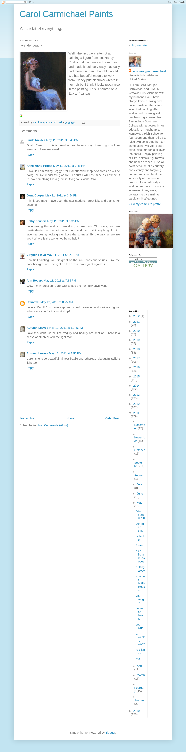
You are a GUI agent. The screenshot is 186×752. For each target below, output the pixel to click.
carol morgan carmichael (149, 71)
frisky (139, 545)
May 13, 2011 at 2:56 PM (65, 353)
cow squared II (140, 514)
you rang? (140, 599)
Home (70, 418)
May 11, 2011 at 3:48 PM (69, 165)
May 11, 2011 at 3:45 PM (62, 140)
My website (139, 45)
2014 (136, 385)
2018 (136, 349)
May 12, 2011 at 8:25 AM (56, 302)
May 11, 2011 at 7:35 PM (60, 280)
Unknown (33, 302)
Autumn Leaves (37, 327)
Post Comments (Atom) (52, 425)
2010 (136, 710)
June (140, 493)
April (139, 666)
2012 (136, 403)
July (139, 484)
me (138, 658)
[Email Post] (83, 122)
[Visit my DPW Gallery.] (143, 267)
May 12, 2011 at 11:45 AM (66, 327)
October (139, 450)
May (139, 502)
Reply (30, 154)
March (141, 675)
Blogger (110, 732)
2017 (136, 358)
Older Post (112, 418)
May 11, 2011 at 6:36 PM (63, 221)
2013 (136, 394)
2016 (136, 367)
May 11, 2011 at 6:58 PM (63, 254)
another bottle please (140, 583)
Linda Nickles (36, 140)
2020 (136, 330)
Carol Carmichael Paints (66, 14)
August (138, 475)
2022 (137, 316)
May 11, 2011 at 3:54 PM (61, 195)
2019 (136, 340)
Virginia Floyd (36, 254)
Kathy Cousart (36, 221)
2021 (136, 321)
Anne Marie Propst (39, 165)
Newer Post (27, 418)
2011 (136, 413)
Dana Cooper (35, 195)
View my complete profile (145, 204)
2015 (136, 376)
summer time (140, 527)
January (139, 700)
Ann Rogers (35, 280)
